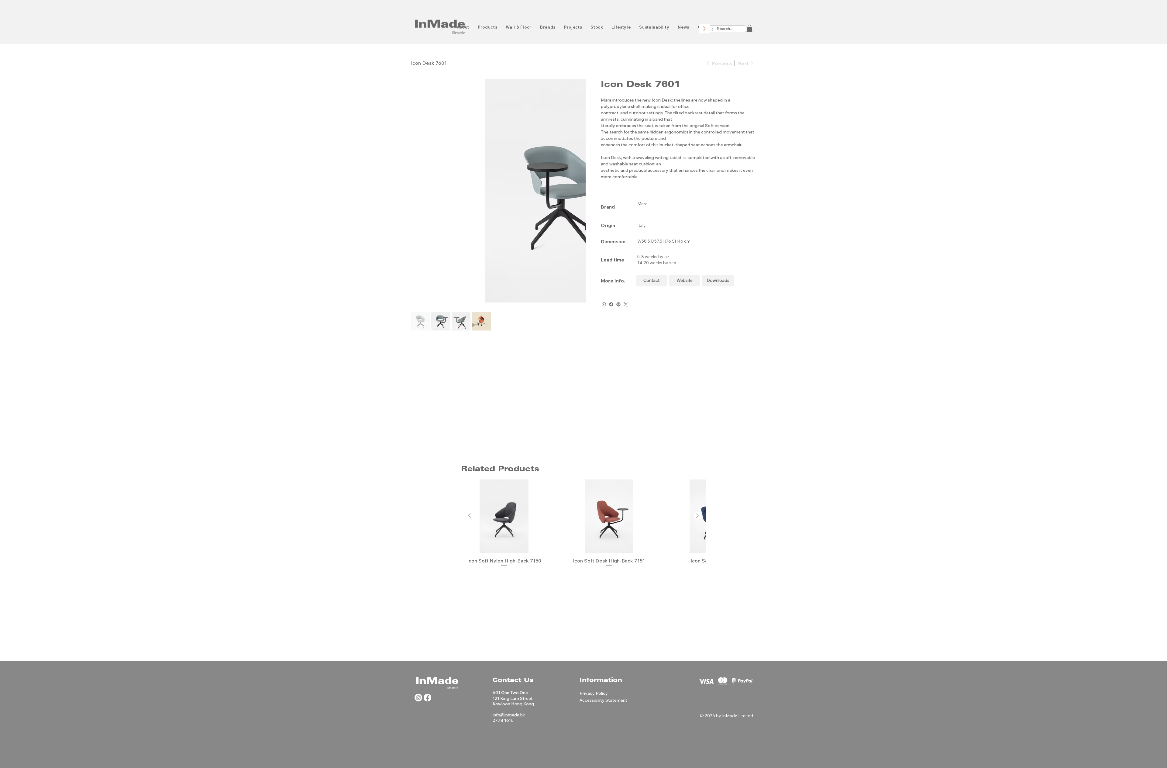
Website (684, 280)
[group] (583, 524)
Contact (651, 280)
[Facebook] (611, 304)
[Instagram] (418, 697)
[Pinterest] (618, 304)
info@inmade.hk (509, 715)
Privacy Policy (594, 693)
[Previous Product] (469, 515)
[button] (749, 28)
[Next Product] (697, 515)
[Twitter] (626, 304)
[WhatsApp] (604, 304)
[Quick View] (504, 516)
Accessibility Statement (603, 700)
